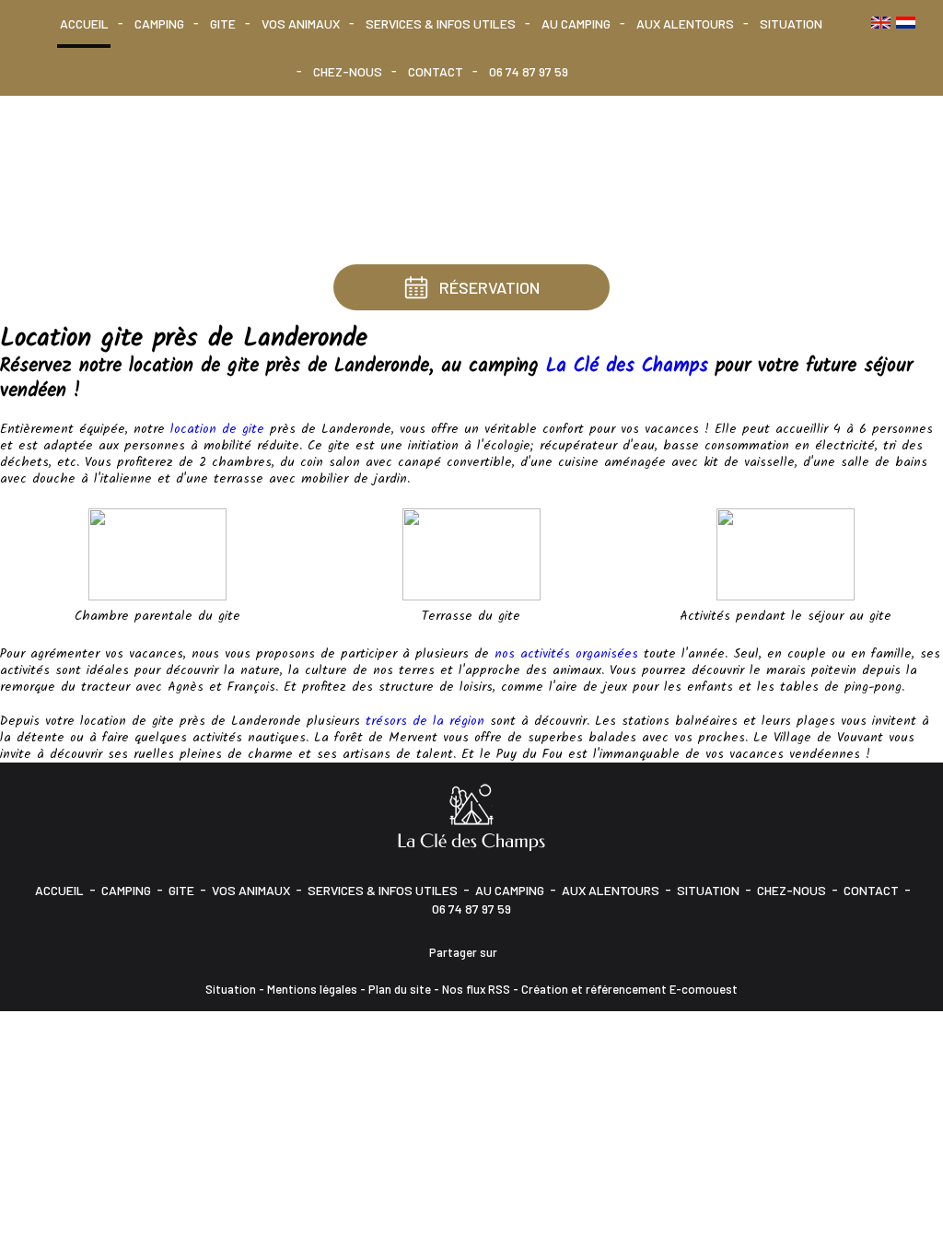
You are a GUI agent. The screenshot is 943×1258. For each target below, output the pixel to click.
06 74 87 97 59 (528, 71)
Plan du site (399, 989)
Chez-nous (347, 71)
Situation (791, 23)
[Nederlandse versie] (905, 22)
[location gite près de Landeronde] (157, 554)
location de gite (217, 429)
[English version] (881, 22)
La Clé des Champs (627, 366)
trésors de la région (425, 721)
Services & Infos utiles (441, 23)
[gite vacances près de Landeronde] (471, 554)
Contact (435, 71)
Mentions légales (312, 989)
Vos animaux (301, 23)
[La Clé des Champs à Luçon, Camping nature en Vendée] (471, 816)
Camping (159, 23)
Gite (223, 23)
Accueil (84, 23)
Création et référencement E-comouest (629, 989)
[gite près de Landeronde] (785, 554)
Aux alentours (685, 23)
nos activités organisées (566, 654)
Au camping (576, 23)
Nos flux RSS (476, 989)
